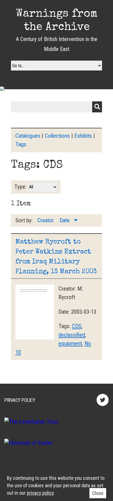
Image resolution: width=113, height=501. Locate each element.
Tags (20, 144)
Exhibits (83, 135)
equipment (70, 343)
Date (65, 220)
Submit (97, 106)
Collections (57, 135)
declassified (71, 335)
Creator (46, 220)
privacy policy (40, 493)
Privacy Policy (19, 400)
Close (97, 493)
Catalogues (27, 135)
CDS (76, 326)
